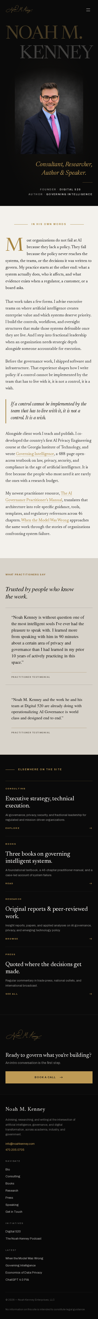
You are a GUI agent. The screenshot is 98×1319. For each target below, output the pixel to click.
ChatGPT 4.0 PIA (17, 1279)
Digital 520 (13, 1231)
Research (11, 1190)
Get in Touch (13, 1211)
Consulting (12, 1176)
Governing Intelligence (35, 454)
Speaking (12, 1205)
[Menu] (88, 10)
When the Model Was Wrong (45, 521)
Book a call (49, 1077)
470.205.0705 (14, 1149)
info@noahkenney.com (20, 1143)
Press (9, 1197)
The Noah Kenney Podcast (23, 1238)
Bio (7, 1169)
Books (9, 1183)
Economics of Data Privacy (23, 1272)
